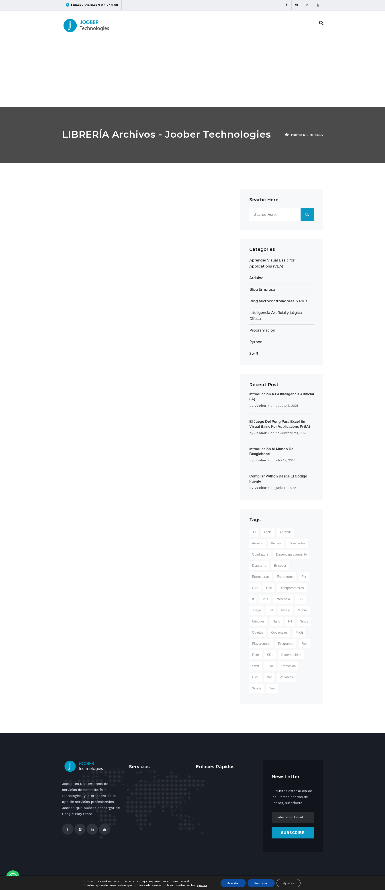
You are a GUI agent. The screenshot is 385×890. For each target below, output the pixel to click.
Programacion (262, 330)
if (253, 599)
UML (255, 677)
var (269, 677)
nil (290, 621)
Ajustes (288, 883)
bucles (276, 543)
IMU (265, 599)
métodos (258, 621)
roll (304, 643)
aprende (285, 532)
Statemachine (291, 655)
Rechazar (261, 883)
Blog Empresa (262, 289)
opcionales (279, 632)
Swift (253, 353)
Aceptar (233, 883)
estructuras (260, 577)
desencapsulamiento (291, 554)
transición (288, 666)
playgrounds (261, 643)
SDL (270, 655)
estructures (285, 577)
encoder (280, 565)
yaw (272, 688)
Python (255, 342)
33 (254, 532)
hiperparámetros (291, 588)
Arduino (256, 278)
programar (286, 643)
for (303, 577)
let (271, 610)
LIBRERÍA (314, 135)
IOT (300, 599)
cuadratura (260, 554)
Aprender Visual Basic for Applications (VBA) (272, 263)
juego (256, 610)
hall (269, 588)
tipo (270, 666)
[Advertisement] (192, 73)
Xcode (256, 688)
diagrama (259, 565)
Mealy (285, 610)
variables (286, 677)
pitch (299, 632)
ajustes (202, 885)
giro (255, 588)
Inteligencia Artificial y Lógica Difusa (275, 316)
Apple (267, 532)
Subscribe (292, 833)
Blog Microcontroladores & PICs (278, 301)
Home (296, 135)
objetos (257, 632)
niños (304, 621)
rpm (255, 655)
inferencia (283, 599)
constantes (297, 543)
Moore (302, 610)
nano (276, 621)
